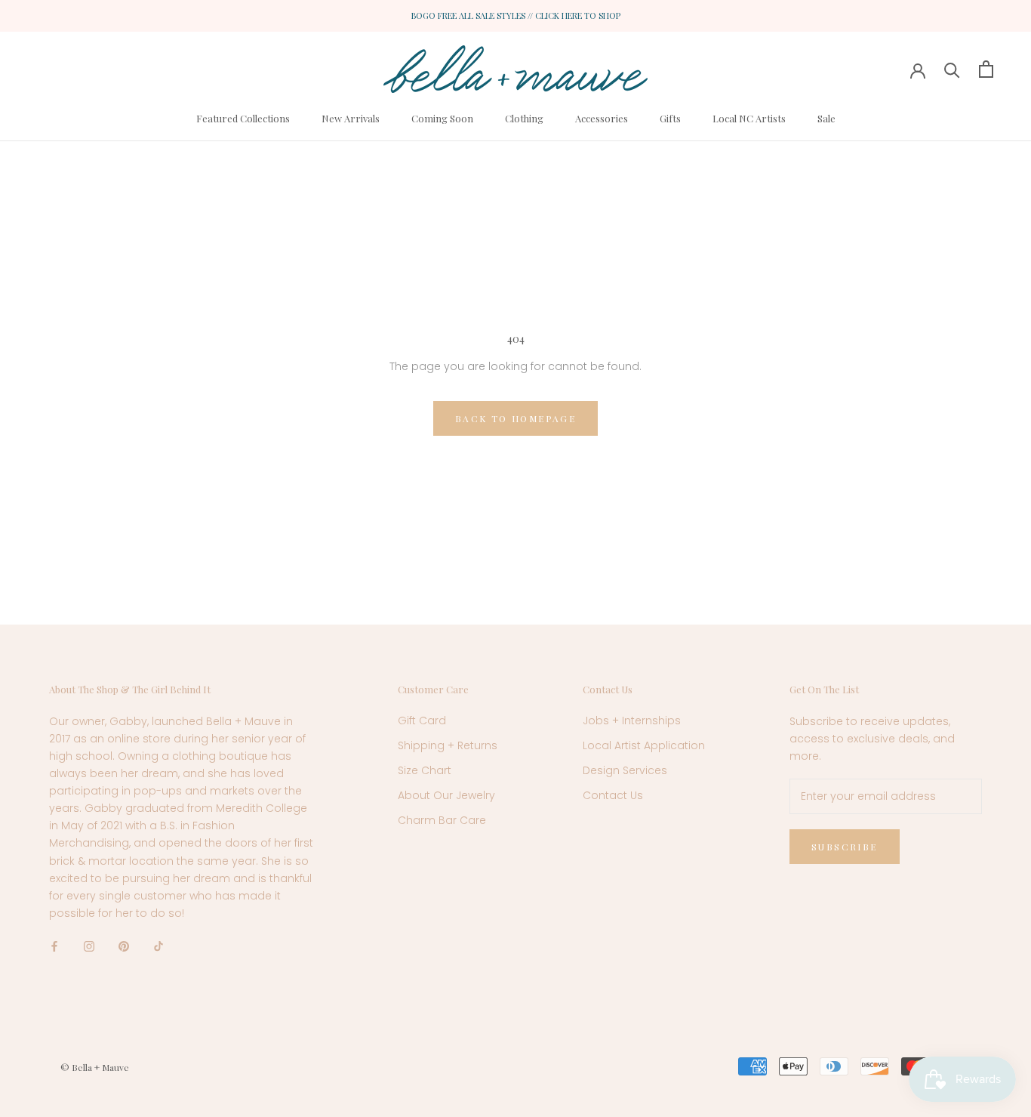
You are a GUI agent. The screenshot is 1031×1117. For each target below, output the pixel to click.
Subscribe (844, 847)
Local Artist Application (644, 745)
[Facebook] (54, 946)
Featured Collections (243, 118)
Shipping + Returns (447, 745)
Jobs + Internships (632, 720)
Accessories (601, 118)
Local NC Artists (749, 118)
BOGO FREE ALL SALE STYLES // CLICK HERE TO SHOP (515, 15)
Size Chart (424, 770)
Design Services (625, 770)
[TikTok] (158, 946)
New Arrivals (351, 118)
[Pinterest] (123, 946)
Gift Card (422, 720)
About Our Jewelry (446, 795)
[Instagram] (89, 946)
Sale (826, 118)
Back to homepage (515, 418)
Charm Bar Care (442, 820)
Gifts (670, 118)
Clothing (524, 118)
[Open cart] (986, 69)
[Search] (952, 69)
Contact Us (613, 795)
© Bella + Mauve (94, 1067)
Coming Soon (442, 118)
